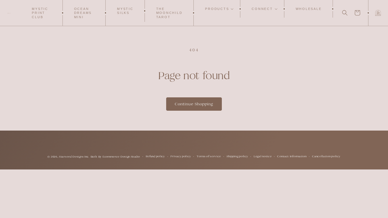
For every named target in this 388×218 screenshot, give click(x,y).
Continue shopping (194, 103)
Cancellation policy (326, 156)
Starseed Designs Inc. (74, 156)
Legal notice (263, 156)
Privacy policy (180, 156)
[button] (217, 9)
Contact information (291, 156)
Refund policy (155, 156)
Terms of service (209, 156)
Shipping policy (237, 156)
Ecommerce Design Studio (121, 156)
